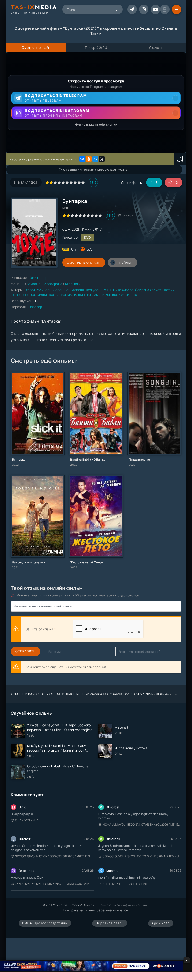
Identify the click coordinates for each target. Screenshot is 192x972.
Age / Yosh (161, 923)
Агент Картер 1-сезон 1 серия (125, 884)
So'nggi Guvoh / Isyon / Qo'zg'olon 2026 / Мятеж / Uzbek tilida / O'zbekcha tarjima (54, 856)
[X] (102, 159)
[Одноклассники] (89, 159)
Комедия (34, 283)
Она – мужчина (26, 820)
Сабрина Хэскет (148, 289)
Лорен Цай (61, 289)
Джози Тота (128, 294)
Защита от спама (39, 629)
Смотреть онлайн (84, 263)
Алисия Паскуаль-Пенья (91, 289)
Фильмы (162, 694)
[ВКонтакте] (82, 159)
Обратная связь (110, 923)
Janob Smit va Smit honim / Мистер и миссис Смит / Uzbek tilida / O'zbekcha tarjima (54, 884)
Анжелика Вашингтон (74, 294)
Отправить (25, 651)
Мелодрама (53, 283)
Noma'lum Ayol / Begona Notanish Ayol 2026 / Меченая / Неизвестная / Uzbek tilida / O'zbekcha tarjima (142, 825)
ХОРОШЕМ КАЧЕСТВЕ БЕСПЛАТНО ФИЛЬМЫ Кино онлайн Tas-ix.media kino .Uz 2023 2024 (82, 694)
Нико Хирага (123, 289)
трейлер (125, 263)
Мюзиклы (72, 283)
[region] (96, 102)
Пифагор (35, 307)
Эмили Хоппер (105, 294)
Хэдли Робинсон (38, 289)
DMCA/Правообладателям (45, 923)
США (66, 229)
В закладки (27, 182)
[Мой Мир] (95, 159)
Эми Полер (39, 277)
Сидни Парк (46, 294)
